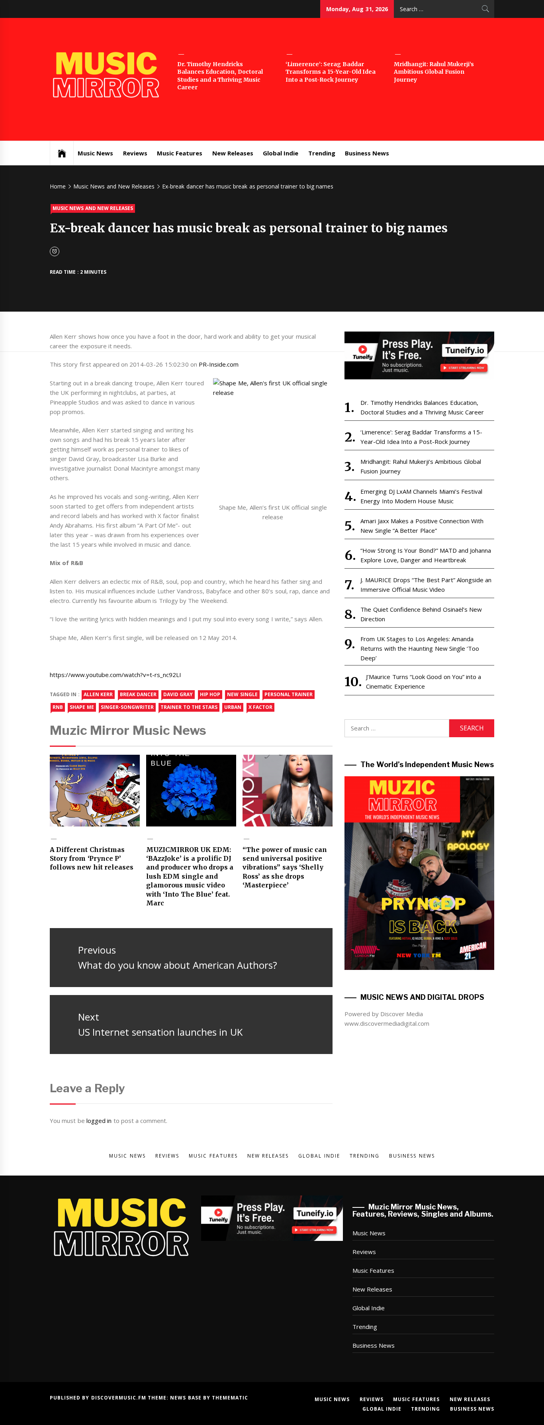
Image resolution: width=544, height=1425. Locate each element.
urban (232, 707)
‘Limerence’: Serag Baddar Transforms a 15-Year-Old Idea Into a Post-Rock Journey (331, 72)
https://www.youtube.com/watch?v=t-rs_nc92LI (115, 675)
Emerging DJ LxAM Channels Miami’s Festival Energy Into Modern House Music (421, 496)
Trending (321, 153)
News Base (186, 1397)
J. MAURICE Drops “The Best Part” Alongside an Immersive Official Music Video (425, 584)
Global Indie (280, 153)
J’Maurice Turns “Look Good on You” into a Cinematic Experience (423, 681)
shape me (82, 707)
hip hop (210, 694)
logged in (99, 1121)
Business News (367, 153)
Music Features (179, 153)
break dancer (138, 694)
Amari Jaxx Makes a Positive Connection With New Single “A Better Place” (421, 525)
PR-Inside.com (219, 364)
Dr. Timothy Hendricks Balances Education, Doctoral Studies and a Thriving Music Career (220, 76)
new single (242, 694)
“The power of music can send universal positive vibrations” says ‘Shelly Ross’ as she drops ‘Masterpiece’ (285, 867)
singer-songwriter (127, 707)
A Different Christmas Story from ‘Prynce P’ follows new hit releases (91, 858)
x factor (260, 707)
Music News (95, 153)
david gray (178, 694)
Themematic (230, 1397)
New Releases (232, 153)
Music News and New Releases (93, 208)
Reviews (135, 153)
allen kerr (98, 694)
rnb (58, 707)
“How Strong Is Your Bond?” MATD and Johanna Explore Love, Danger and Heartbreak (425, 555)
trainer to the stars (188, 707)
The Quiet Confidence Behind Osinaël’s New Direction (421, 614)
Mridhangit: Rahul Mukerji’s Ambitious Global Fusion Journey (434, 72)
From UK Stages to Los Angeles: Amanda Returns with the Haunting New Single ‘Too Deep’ (419, 648)
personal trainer (288, 694)
